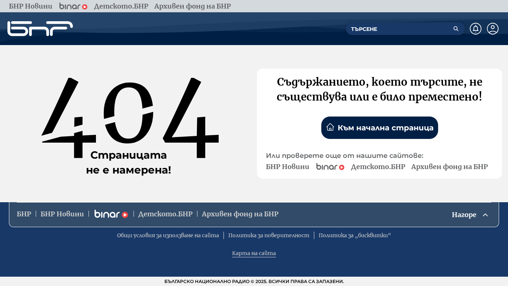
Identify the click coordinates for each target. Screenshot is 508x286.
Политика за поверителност (268, 235)
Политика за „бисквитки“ (355, 235)
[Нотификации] (475, 28)
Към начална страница (386, 127)
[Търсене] (456, 29)
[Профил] (492, 28)
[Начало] (40, 28)
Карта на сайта (254, 253)
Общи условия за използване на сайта (168, 235)
